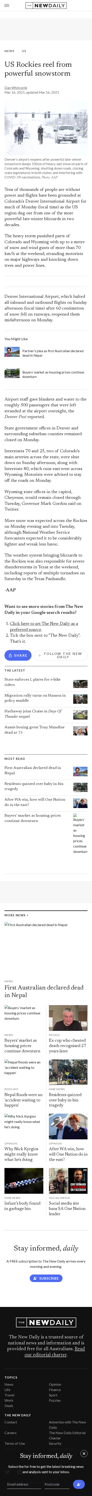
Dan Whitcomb (15, 88)
